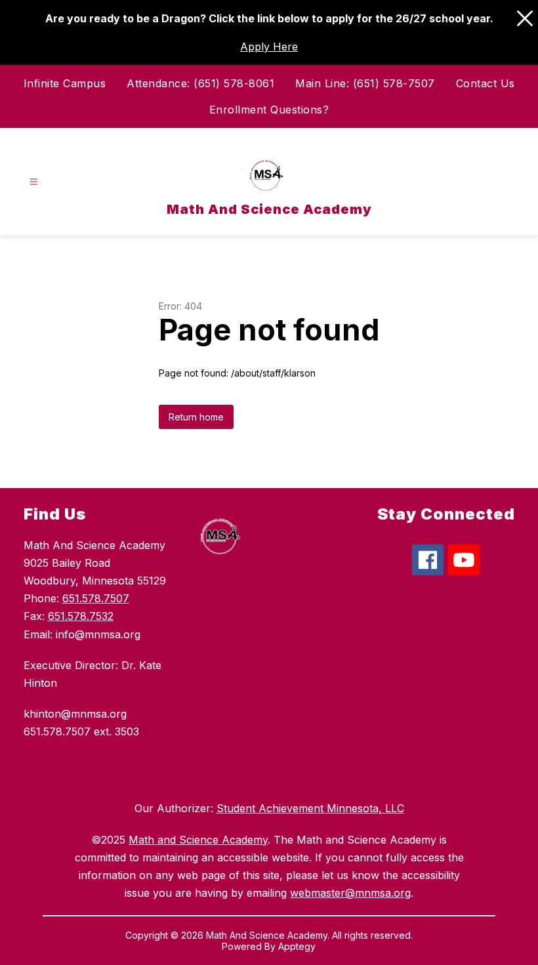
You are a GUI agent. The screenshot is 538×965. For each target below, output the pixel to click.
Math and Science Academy (198, 839)
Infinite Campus (65, 83)
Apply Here (269, 46)
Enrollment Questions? (269, 109)
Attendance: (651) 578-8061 (200, 83)
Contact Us (485, 83)
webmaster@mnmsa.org (350, 892)
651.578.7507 (95, 598)
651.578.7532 (81, 616)
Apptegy (297, 946)
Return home (196, 416)
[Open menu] (33, 182)
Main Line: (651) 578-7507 (365, 83)
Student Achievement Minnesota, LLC (310, 808)
